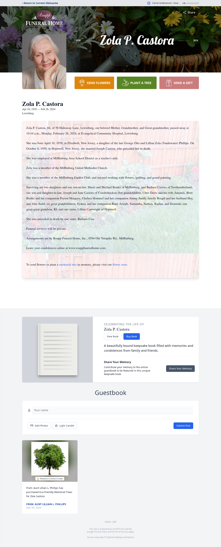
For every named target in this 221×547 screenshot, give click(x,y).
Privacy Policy (100, 531)
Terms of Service (120, 531)
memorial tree (68, 264)
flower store (120, 264)
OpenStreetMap (114, 537)
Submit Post (183, 425)
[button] (49, 461)
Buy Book (131, 336)
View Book (112, 336)
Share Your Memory (180, 368)
